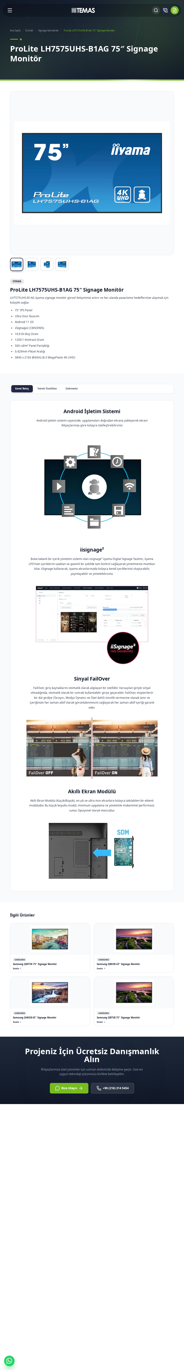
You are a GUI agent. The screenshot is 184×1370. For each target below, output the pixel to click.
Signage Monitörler (48, 30)
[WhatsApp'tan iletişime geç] (9, 1361)
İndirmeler (72, 388)
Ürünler (29, 30)
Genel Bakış (22, 388)
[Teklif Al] (175, 10)
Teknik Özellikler (47, 388)
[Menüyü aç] (9, 10)
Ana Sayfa (15, 30)
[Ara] (156, 10)
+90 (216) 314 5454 (116, 1088)
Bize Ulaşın (69, 1088)
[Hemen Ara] (165, 10)
